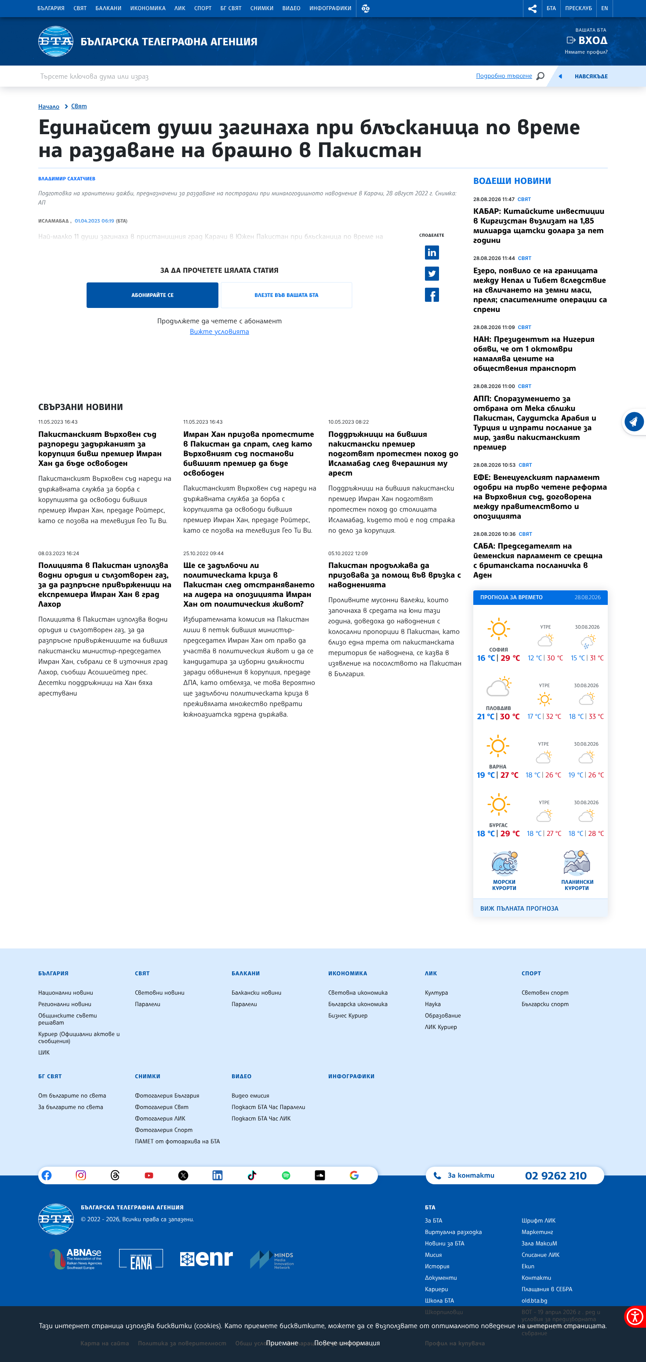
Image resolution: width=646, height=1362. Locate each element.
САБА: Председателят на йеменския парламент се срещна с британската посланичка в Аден (537, 560)
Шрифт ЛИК (538, 1220)
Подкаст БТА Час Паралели (268, 1107)
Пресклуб (578, 8)
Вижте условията (219, 331)
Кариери (436, 1289)
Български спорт (545, 1004)
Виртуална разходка (453, 1232)
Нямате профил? (586, 51)
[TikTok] (255, 1175)
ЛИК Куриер (441, 1027)
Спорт (202, 8)
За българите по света (70, 1107)
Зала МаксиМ (539, 1243)
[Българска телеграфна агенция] (56, 1219)
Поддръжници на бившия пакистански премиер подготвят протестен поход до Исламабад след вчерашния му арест (393, 453)
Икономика (148, 8)
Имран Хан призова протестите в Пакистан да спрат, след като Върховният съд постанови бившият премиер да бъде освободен (248, 453)
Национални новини (65, 992)
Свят (80, 8)
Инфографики (330, 8)
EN (604, 8)
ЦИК (44, 1052)
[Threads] (118, 1175)
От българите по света (72, 1095)
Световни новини (160, 992)
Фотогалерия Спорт (163, 1130)
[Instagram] (84, 1175)
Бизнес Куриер (348, 1015)
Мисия (433, 1255)
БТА (551, 8)
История (437, 1266)
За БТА (433, 1220)
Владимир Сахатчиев (66, 179)
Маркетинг (537, 1232)
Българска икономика (358, 1004)
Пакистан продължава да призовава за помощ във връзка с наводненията (394, 574)
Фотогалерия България (167, 1095)
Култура (436, 992)
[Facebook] (50, 1175)
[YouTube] (152, 1175)
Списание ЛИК (540, 1255)
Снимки (262, 8)
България (51, 8)
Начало (48, 106)
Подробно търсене (504, 76)
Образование (443, 1015)
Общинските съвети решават (67, 1019)
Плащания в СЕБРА (547, 1289)
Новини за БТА (445, 1243)
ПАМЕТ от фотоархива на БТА (177, 1141)
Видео (292, 8)
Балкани (108, 8)
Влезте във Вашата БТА (286, 295)
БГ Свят (231, 8)
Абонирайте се (152, 295)
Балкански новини (256, 992)
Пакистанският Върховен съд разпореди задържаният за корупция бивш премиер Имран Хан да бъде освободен (100, 448)
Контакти (536, 1277)
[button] (365, 8)
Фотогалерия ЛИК (160, 1118)
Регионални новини (64, 1004)
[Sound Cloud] (323, 1175)
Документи (441, 1277)
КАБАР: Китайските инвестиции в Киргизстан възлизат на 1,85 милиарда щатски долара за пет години (538, 225)
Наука (433, 1004)
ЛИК (179, 8)
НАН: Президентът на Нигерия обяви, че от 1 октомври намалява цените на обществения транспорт (534, 353)
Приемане (282, 1342)
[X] (186, 1175)
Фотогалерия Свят (162, 1107)
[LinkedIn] (220, 1175)
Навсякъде (591, 76)
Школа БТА (439, 1300)
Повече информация (347, 1342)
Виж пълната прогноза (519, 908)
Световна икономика (358, 992)
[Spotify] (289, 1175)
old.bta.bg (535, 1300)
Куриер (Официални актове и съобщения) (79, 1038)
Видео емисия (250, 1095)
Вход (593, 40)
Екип (528, 1266)
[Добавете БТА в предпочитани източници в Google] (357, 1175)
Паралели (147, 1004)
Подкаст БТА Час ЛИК (261, 1118)
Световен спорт (545, 992)
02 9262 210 (556, 1175)
